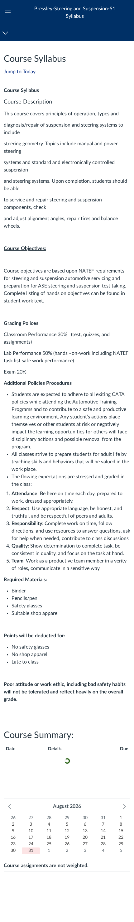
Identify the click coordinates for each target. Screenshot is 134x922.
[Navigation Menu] (6, 33)
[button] (74, 12)
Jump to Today (20, 71)
